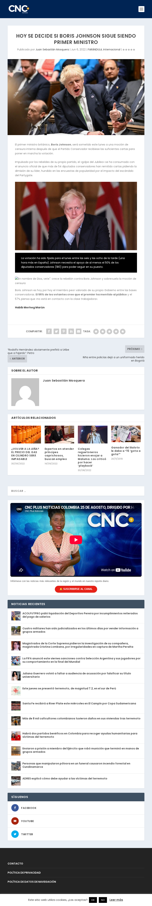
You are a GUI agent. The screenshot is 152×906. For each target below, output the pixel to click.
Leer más (116, 900)
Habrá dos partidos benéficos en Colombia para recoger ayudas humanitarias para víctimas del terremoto (79, 735)
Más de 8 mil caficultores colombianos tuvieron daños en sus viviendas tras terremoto (81, 718)
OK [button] (93, 900)
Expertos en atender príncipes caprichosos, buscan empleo (59, 454)
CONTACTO (15, 863)
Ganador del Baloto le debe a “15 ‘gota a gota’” (126, 451)
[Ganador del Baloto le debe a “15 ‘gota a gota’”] (126, 434)
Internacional (111, 49)
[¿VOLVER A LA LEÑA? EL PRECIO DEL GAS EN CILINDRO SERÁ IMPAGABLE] (26, 434)
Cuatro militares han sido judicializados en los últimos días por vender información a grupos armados (80, 630)
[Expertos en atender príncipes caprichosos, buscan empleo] (59, 434)
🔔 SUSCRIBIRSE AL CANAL (76, 589)
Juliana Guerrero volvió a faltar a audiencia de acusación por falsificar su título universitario (76, 675)
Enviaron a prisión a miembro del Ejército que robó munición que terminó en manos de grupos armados (80, 750)
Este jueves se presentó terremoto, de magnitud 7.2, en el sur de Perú (69, 688)
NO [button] (103, 900)
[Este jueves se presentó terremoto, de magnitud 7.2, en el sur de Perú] (16, 690)
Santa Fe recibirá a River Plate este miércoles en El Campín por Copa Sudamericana (79, 703)
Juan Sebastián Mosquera (52, 49)
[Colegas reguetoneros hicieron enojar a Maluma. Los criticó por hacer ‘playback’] (93, 434)
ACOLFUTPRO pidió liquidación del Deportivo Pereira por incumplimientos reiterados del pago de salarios (80, 615)
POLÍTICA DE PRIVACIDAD (24, 872)
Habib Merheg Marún (30, 307)
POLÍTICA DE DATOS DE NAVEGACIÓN (32, 882)
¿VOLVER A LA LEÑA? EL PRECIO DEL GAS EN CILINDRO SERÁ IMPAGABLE (25, 454)
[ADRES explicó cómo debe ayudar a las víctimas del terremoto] (16, 781)
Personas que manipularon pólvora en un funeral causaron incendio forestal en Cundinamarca (76, 765)
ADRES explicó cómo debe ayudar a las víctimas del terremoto (64, 778)
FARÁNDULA (95, 49)
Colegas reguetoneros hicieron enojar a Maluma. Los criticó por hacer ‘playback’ (92, 457)
